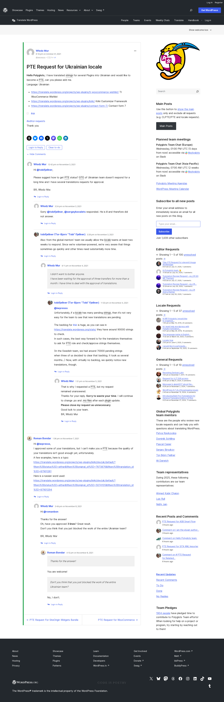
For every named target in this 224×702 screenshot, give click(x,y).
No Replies (162, 596)
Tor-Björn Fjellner (165, 455)
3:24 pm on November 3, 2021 (68, 206)
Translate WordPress (27, 20)
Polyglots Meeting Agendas (171, 183)
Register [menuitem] (219, 2)
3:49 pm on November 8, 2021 (68, 506)
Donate (139, 660)
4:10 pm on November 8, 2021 (79, 553)
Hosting (16, 660)
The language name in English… (177, 334)
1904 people (163, 613)
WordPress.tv (101, 665)
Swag (138, 665)
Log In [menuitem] (210, 2)
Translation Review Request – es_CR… (180, 284)
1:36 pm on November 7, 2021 (66, 439)
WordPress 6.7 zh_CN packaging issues (180, 390)
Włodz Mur (42, 50)
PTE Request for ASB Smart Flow (179, 521)
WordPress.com (183, 651)
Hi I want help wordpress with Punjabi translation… (176, 327)
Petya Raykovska (166, 433)
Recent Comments (166, 579)
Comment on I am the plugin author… (180, 530)
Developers (99, 660)
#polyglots (194, 152)
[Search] (197, 91)
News (15, 656)
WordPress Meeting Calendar (172, 188)
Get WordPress (209, 10)
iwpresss (61, 308)
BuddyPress (181, 665)
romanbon (50, 511)
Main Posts (166, 125)
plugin (108, 400)
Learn (96, 651)
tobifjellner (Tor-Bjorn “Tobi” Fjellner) (62, 234)
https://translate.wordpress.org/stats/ (75, 329)
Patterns (57, 665)
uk (55, 57)
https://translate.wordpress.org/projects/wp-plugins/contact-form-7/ (69, 105)
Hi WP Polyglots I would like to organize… (175, 319)
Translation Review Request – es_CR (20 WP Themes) (180, 277)
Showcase (58, 651)
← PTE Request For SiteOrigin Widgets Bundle (52, 619)
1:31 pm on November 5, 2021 (88, 381)
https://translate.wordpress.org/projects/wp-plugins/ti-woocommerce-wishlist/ (75, 92)
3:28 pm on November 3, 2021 (100, 235)
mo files (87, 400)
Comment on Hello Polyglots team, (179, 538)
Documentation (101, 656)
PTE (41, 79)
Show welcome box (198, 30)
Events (137, 656)
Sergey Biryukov (165, 449)
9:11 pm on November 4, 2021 (75, 266)
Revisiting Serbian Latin (173, 372)
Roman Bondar (42, 438)
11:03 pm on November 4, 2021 (114, 303)
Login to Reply (36, 147)
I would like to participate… (175, 346)
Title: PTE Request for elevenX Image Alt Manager (179, 263)
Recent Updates (166, 574)
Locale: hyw (168, 340)
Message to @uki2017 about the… (178, 384)
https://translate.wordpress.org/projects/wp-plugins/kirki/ (63, 101)
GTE (81, 177)
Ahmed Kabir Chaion (167, 493)
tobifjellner (44, 169)
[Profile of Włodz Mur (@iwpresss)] (30, 53)
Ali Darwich (162, 460)
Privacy (16, 665)
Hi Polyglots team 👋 (172, 270)
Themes (57, 656)
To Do (159, 585)
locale (107, 239)
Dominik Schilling (165, 438)
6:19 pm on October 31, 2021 (48, 54)
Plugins (56, 660)
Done (159, 590)
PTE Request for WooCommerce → (118, 619)
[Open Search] (191, 10)
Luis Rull (160, 498)
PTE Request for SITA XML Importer (180, 546)
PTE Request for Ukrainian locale (64, 67)
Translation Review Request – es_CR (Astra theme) (179, 291)
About (15, 651)
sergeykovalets (75, 211)
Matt (177, 656)
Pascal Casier (163, 444)
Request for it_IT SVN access (175, 378)
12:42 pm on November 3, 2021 (62, 165)
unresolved (190, 254)
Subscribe (164, 231)
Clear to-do (54, 147)
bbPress (179, 660)
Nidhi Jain (161, 504)
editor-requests (36, 121)
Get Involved (140, 651)
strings (69, 75)
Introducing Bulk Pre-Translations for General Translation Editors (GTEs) (179, 397)
